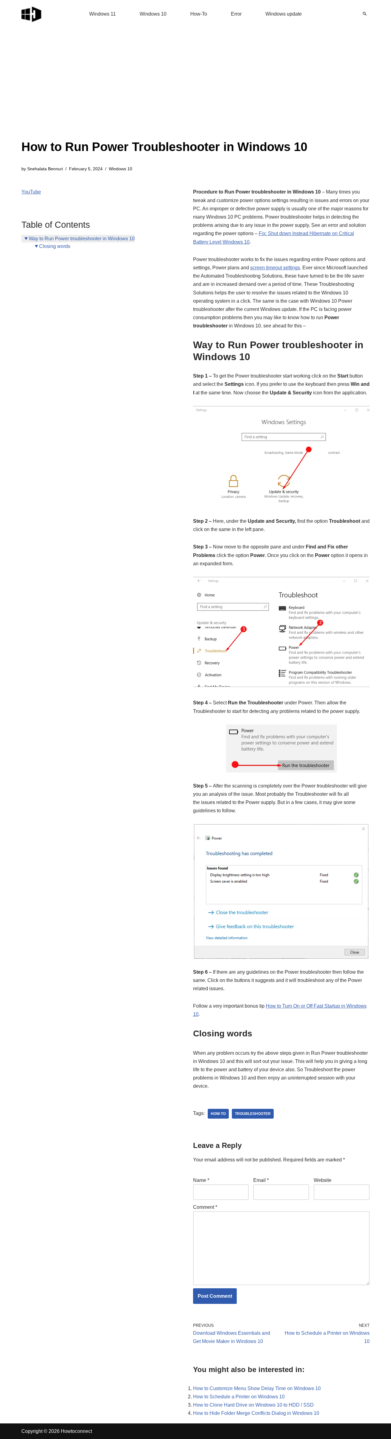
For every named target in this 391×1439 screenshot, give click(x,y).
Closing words (54, 246)
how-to (218, 1114)
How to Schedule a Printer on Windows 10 (239, 1396)
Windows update (283, 14)
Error (236, 14)
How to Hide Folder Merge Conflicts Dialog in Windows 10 (256, 1413)
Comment (205, 1207)
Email (261, 1180)
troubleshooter (253, 1114)
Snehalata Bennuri (45, 168)
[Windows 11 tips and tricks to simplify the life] (31, 14)
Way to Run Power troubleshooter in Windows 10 (82, 238)
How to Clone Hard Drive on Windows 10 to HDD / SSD (253, 1405)
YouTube (31, 191)
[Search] (365, 14)
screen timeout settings (275, 267)
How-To (198, 14)
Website (322, 1180)
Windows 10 (153, 14)
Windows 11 (102, 14)
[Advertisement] (164, 92)
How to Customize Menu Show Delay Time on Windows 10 (257, 1388)
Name (201, 1180)
